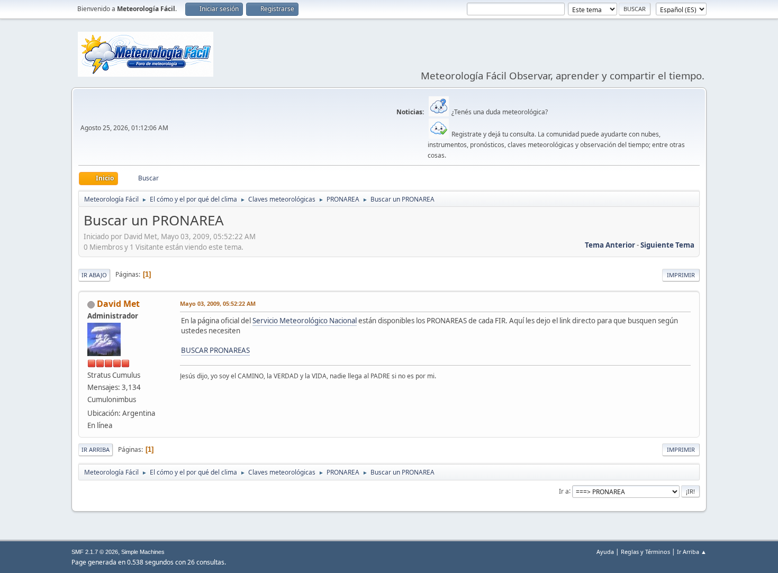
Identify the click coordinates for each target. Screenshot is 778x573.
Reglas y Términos (645, 552)
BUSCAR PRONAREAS (215, 350)
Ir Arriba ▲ (692, 552)
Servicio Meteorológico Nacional (304, 320)
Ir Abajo (94, 275)
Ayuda (605, 552)
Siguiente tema (667, 245)
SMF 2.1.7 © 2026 (94, 552)
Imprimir (681, 275)
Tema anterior (610, 245)
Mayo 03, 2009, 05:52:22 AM (218, 303)
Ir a (564, 490)
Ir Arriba (96, 449)
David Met (118, 304)
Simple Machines (143, 552)
